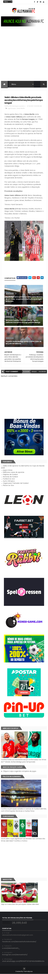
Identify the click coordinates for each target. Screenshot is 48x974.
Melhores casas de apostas (13, 472)
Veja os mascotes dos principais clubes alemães (20, 904)
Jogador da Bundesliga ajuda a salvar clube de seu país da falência (23, 342)
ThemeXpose (27, 971)
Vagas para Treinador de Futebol (15, 483)
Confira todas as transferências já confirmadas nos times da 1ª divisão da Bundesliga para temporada (23, 760)
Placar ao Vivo (8, 485)
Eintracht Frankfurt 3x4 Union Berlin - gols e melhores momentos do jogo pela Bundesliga (23, 321)
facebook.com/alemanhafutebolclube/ (19, 941)
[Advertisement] (24, 56)
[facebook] (34, 2)
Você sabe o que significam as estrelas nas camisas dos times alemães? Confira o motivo (23, 839)
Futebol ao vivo (9, 479)
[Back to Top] (24, 968)
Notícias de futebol (10, 477)
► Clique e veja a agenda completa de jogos (18, 771)
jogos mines (7, 470)
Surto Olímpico (9, 481)
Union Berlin (21, 108)
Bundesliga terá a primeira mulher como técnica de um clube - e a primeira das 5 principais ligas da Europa (24, 299)
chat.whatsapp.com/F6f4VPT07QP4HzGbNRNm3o (23, 961)
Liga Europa (12, 108)
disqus (34, 372)
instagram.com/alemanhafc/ (14, 954)
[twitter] (37, 2)
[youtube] (43, 2)
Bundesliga (9, 293)
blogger (26, 372)
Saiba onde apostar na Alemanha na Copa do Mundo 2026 (23, 467)
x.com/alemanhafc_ (11, 948)
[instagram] (40, 2)
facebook (42, 372)
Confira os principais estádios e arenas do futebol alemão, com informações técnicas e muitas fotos (24, 810)
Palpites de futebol (10, 474)
